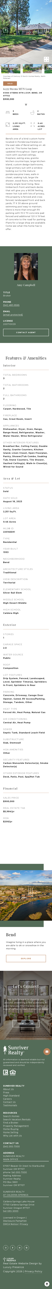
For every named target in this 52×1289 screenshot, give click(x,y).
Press (6, 1092)
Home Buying (11, 1129)
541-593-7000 (19, 1172)
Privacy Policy (33, 1271)
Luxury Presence (13, 1267)
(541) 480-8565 (11, 305)
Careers (7, 1099)
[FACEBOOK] (12, 1247)
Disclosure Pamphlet (15, 1221)
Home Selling (10, 1132)
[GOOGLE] (26, 1247)
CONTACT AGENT (26, 332)
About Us (8, 1089)
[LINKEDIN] (19, 1247)
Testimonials (10, 1105)
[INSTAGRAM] (5, 1247)
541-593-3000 (10, 1211)
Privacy (24, 1224)
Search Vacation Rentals (16, 1119)
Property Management (16, 1126)
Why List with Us (12, 1135)
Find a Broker (10, 1122)
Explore (26, 958)
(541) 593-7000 (11, 1146)
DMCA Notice (10, 1224)
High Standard (11, 1095)
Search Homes (11, 1116)
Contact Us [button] (26, 1023)
